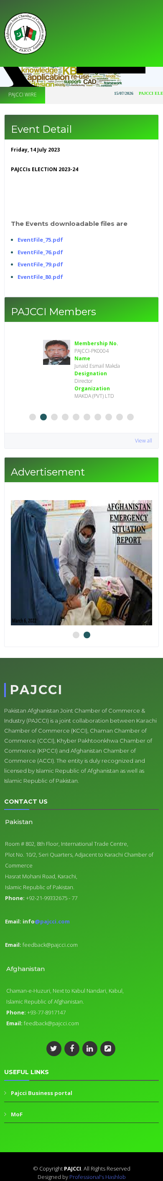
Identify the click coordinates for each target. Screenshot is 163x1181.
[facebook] (71, 1048)
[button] (32, 417)
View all (143, 440)
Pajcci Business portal (41, 1093)
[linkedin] (89, 1048)
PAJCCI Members (53, 312)
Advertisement (48, 472)
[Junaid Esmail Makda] (56, 352)
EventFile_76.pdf (40, 252)
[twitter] (53, 1048)
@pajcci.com (52, 921)
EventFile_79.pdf (40, 264)
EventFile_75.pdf (40, 239)
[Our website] (107, 1048)
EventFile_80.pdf (40, 277)
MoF (17, 1114)
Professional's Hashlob (97, 1177)
